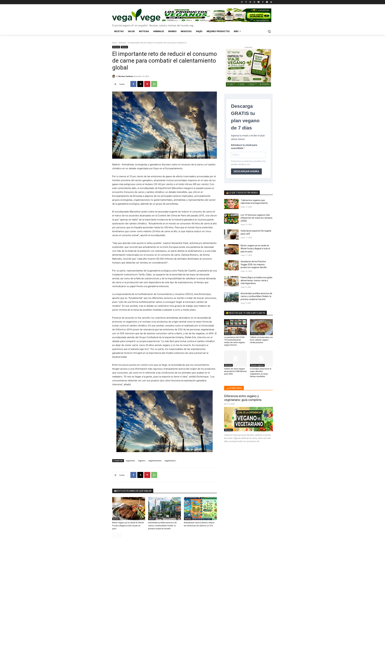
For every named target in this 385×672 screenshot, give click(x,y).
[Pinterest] (263, 2)
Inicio (114, 42)
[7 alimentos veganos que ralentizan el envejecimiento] (231, 204)
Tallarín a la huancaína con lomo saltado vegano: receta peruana (261, 340)
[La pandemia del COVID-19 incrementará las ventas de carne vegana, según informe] (235, 327)
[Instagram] (250, 2)
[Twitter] (254, 2)
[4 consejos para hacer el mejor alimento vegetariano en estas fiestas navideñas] (261, 359)
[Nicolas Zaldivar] (114, 76)
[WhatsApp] (154, 84)
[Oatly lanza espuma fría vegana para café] (231, 234)
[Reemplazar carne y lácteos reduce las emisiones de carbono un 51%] (200, 508)
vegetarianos (170, 460)
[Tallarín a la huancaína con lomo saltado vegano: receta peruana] (261, 327)
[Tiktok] (242, 2)
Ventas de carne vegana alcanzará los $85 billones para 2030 (235, 371)
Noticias (124, 47)
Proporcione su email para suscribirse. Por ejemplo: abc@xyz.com (248, 162)
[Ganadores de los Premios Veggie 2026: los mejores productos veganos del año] (231, 265)
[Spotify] (267, 2)
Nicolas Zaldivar (126, 76)
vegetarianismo (155, 460)
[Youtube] (258, 2)
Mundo (116, 519)
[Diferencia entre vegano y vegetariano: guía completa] (248, 419)
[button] (269, 31)
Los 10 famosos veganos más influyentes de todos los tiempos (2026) (256, 218)
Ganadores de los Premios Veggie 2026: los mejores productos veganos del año (254, 264)
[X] (140, 84)
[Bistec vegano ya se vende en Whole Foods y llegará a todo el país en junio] (128, 508)
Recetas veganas (257, 334)
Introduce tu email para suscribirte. (244, 146)
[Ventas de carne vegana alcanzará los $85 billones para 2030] (235, 359)
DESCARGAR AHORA (246, 171)
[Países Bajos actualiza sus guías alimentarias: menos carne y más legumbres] (231, 281)
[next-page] (119, 535)
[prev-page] (114, 535)
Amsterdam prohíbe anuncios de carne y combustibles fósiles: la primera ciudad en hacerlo (162, 525)
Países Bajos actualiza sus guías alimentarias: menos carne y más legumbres (256, 280)
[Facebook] (246, 2)
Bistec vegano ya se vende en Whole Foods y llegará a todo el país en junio (128, 525)
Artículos (122, 42)
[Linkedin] (271, 2)
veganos (141, 460)
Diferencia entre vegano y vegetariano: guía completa (242, 398)
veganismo (130, 460)
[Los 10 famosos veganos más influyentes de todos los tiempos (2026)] (231, 219)
